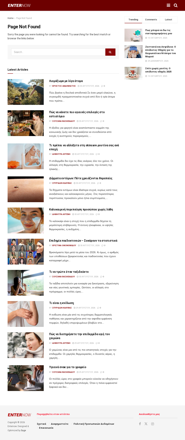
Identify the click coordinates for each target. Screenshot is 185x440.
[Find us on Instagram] (152, 424)
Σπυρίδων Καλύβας (62, 183)
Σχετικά (41, 424)
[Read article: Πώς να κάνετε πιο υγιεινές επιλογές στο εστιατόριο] (26, 123)
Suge (23, 430)
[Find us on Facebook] (140, 424)
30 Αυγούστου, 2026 (89, 86)
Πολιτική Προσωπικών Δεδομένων (94, 424)
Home (10, 18)
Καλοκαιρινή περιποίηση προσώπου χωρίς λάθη (81, 209)
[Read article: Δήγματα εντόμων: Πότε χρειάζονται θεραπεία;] (26, 189)
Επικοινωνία (46, 427)
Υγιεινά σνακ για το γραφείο (67, 367)
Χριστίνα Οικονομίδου (64, 245)
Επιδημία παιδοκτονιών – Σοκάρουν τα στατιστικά (83, 240)
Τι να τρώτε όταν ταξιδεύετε (69, 272)
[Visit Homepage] (19, 5)
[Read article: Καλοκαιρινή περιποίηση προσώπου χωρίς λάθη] (26, 220)
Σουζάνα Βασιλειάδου (63, 121)
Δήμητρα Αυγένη (61, 154)
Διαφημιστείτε (59, 424)
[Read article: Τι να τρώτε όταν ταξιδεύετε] (26, 283)
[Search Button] (175, 5)
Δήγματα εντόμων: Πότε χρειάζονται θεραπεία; (80, 178)
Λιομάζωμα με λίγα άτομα (66, 81)
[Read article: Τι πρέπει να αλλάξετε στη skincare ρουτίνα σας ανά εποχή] (26, 156)
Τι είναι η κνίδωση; (61, 303)
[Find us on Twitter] (146, 424)
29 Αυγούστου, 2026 (85, 308)
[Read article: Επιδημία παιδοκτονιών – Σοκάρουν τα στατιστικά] (26, 252)
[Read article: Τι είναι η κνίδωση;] (26, 314)
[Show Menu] (168, 5)
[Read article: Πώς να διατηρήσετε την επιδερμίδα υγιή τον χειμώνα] (26, 345)
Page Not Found (24, 18)
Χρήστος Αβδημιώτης (64, 86)
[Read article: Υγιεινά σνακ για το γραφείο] (26, 378)
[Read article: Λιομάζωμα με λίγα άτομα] (26, 92)
